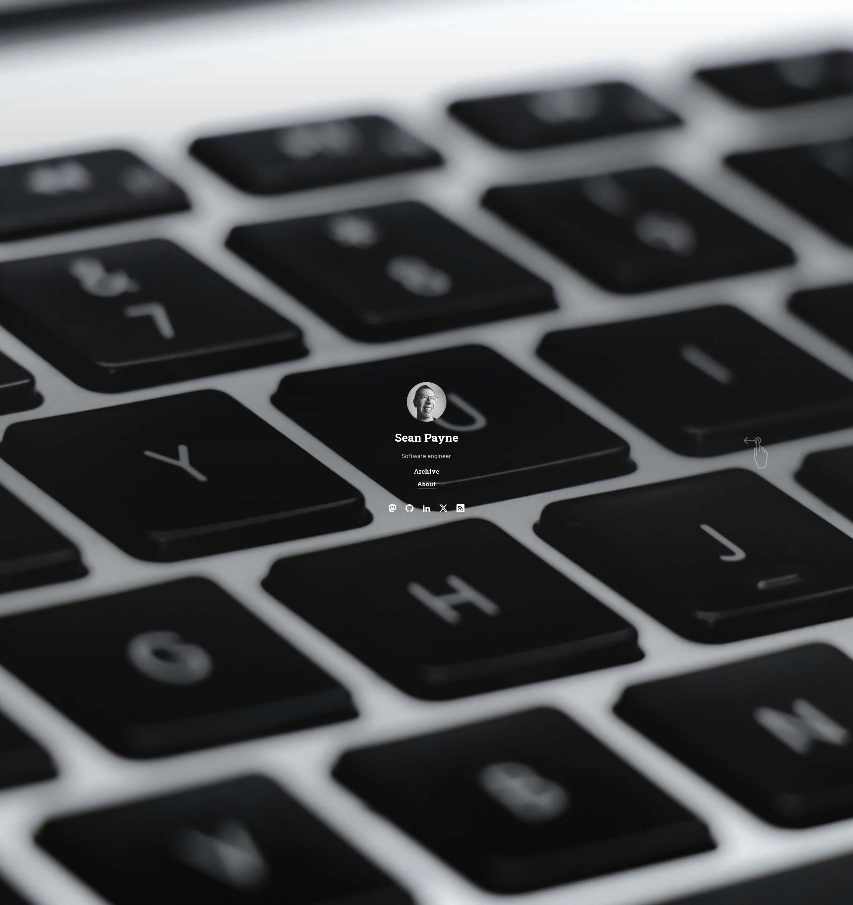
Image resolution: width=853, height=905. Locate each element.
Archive (426, 471)
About (426, 484)
